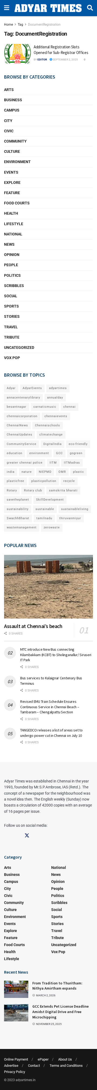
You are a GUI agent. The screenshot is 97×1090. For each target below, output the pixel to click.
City (8, 121)
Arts (9, 89)
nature (27, 472)
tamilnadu (44, 518)
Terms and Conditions (66, 1066)
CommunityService (21, 444)
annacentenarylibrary (23, 397)
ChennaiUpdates (19, 434)
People (11, 265)
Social (10, 296)
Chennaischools (47, 425)
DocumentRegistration (44, 24)
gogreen (76, 453)
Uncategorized (19, 347)
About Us (65, 1059)
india (11, 472)
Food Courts (17, 203)
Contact (34, 1066)
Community (15, 141)
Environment (17, 162)
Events (11, 172)
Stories (12, 316)
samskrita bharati (63, 490)
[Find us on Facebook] (6, 835)
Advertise (11, 1066)
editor (42, 59)
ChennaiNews (17, 425)
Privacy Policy (14, 1072)
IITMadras (72, 462)
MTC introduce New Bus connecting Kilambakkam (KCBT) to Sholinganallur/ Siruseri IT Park (55, 654)
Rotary (12, 490)
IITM (53, 462)
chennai (69, 407)
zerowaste (52, 527)
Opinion (11, 254)
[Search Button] (90, 8)
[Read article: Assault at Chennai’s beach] (48, 587)
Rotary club (33, 490)
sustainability (18, 509)
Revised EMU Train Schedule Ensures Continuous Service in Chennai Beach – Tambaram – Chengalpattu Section (49, 706)
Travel (11, 327)
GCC (59, 453)
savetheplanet (18, 499)
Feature (12, 193)
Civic (8, 131)
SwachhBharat (18, 518)
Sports (11, 306)
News (9, 244)
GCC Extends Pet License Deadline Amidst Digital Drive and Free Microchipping (60, 1011)
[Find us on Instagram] (16, 835)
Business (13, 100)
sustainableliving (74, 509)
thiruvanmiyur (70, 518)
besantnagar (16, 407)
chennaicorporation (22, 416)
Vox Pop (12, 358)
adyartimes (58, 388)
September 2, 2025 (65, 59)
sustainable (45, 509)
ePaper (43, 1059)
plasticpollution (43, 481)
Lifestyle (13, 224)
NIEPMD (45, 472)
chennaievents (55, 416)
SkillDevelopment (50, 499)
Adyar (11, 388)
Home (8, 24)
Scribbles (14, 286)
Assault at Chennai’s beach (33, 626)
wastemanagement (22, 527)
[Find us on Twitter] (27, 835)
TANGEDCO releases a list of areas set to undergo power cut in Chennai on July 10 (51, 733)
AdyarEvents (32, 388)
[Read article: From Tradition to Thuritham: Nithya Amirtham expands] (16, 989)
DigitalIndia (52, 444)
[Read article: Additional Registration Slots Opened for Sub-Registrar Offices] (17, 53)
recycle (69, 481)
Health (11, 213)
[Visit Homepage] (48, 8)
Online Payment (16, 1059)
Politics (12, 275)
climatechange (51, 434)
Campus (11, 110)
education (14, 453)
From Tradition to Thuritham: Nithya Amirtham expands (57, 986)
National (13, 234)
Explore (12, 182)
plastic (78, 472)
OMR (62, 472)
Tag (20, 24)
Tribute (11, 337)
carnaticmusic (44, 407)
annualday (55, 397)
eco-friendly (78, 444)
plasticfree (15, 481)
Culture (12, 151)
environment (39, 453)
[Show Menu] (6, 8)
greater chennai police (25, 462)
